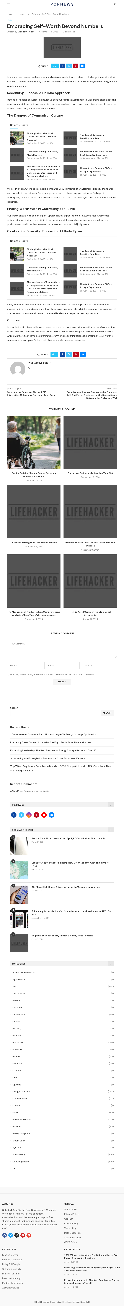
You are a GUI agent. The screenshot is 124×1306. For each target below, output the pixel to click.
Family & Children (11, 1274)
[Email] (51, 814)
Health (22, 14)
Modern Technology (12, 1283)
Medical (63, 1105)
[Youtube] (44, 814)
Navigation (45, 791)
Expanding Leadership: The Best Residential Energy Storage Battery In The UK (53, 750)
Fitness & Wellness (12, 1260)
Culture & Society (11, 1269)
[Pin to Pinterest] (75, 66)
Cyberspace (63, 1014)
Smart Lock (63, 1140)
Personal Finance (63, 1119)
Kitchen (63, 1070)
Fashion (63, 1035)
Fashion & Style (10, 1255)
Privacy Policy (71, 1214)
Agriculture (63, 979)
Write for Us (70, 1209)
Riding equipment (63, 1133)
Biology (63, 1000)
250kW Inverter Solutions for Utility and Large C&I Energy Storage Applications (54, 734)
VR (63, 1168)
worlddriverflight (26, 31)
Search (14, 707)
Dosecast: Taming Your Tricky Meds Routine (34, 542)
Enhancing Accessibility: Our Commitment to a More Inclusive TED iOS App (71, 913)
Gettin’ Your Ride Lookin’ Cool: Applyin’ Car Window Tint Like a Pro (68, 838)
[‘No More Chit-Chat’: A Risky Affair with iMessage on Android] (19, 895)
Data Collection (72, 1233)
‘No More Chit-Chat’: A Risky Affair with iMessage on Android (65, 887)
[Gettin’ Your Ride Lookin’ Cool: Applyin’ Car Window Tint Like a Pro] (19, 846)
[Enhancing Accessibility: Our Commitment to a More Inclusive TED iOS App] (19, 919)
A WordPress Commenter (23, 791)
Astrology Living (10, 1288)
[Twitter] (21, 814)
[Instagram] (29, 814)
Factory (63, 1028)
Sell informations (73, 1238)
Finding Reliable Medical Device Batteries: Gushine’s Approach (41, 136)
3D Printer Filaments (63, 972)
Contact (68, 1219)
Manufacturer (63, 1098)
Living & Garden (63, 1091)
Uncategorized (63, 1161)
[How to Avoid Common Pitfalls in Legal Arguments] (70, 171)
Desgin (63, 1021)
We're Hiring (70, 1228)
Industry (63, 1063)
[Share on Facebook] (62, 66)
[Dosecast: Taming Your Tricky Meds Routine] (17, 155)
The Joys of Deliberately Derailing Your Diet (90, 473)
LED (63, 1077)
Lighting (63, 1084)
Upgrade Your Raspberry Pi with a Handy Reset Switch (62, 935)
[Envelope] (28, 1235)
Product (63, 1126)
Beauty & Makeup (11, 1278)
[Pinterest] (37, 814)
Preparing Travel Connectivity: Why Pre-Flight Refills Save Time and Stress (50, 742)
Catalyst (63, 1007)
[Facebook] (14, 814)
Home (10, 14)
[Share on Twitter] (69, 66)
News (63, 1112)
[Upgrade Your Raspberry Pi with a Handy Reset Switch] (19, 943)
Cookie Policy (71, 1224)
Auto (63, 986)
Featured (63, 1042)
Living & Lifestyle (11, 1264)
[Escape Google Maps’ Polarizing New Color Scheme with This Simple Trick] (19, 870)
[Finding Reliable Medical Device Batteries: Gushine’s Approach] (17, 138)
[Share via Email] (82, 66)
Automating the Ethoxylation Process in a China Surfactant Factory (47, 758)
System (63, 1147)
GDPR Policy (70, 1242)
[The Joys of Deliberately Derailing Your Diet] (70, 138)
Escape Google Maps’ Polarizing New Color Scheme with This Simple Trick (70, 864)
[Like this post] (56, 66)
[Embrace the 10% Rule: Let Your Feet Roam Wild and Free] (70, 155)
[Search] (115, 4)
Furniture (63, 1049)
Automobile (63, 993)
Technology (63, 1154)
